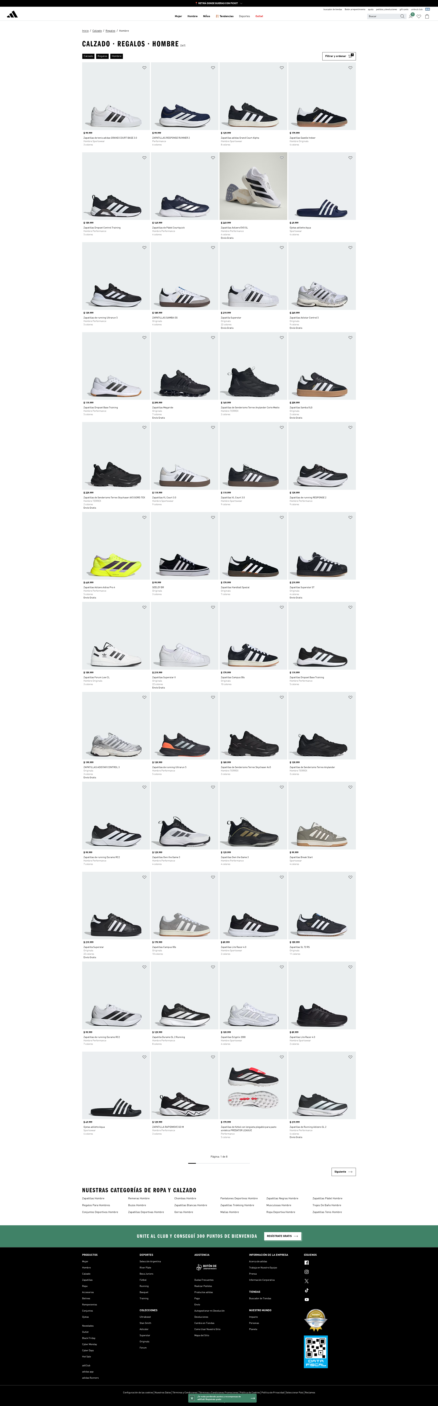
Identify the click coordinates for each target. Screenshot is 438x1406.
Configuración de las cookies (138, 1392)
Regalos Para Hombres (96, 1205)
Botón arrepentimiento (355, 10)
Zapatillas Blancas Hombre (190, 1205)
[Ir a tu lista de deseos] (419, 16)
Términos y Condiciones (184, 1392)
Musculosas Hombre (278, 1205)
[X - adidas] (330, 1281)
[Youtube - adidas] (330, 1300)
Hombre (193, 16)
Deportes (244, 16)
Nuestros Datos (163, 1392)
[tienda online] (12, 15)
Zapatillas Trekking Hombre (237, 1205)
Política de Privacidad (272, 1392)
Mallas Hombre (229, 1212)
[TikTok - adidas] (330, 1290)
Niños (206, 16)
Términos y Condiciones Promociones (218, 1392)
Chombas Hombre (185, 1198)
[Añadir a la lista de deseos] (144, 68)
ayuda (370, 10)
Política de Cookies (250, 1392)
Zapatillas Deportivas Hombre (146, 1212)
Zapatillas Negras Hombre (282, 1198)
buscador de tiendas (333, 10)
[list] (202, 56)
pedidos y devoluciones (386, 10)
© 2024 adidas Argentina (219, 1401)
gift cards (404, 10)
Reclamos (310, 1392)
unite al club (417, 10)
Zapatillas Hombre (93, 1198)
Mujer (178, 16)
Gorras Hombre (183, 1212)
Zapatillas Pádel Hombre (327, 1198)
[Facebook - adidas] (330, 1263)
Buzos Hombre (137, 1205)
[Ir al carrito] (427, 16)
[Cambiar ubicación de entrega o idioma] (427, 9)
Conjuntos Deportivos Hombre (100, 1212)
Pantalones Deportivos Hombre (239, 1198)
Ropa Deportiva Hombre (280, 1212)
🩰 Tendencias (225, 16)
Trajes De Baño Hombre (327, 1205)
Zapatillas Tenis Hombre (327, 1212)
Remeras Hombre (139, 1198)
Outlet (259, 16)
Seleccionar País (294, 1392)
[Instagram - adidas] (330, 1272)
